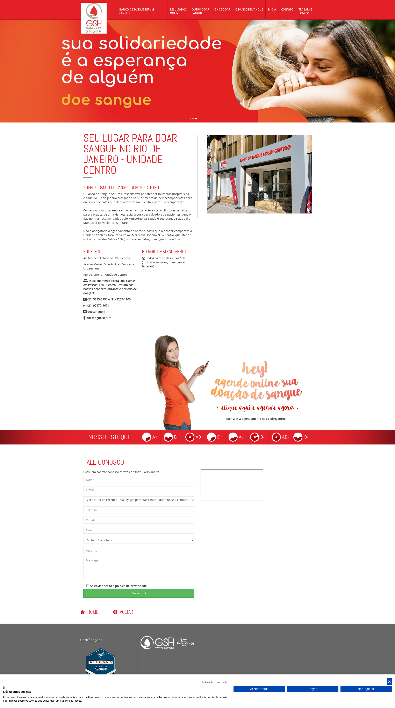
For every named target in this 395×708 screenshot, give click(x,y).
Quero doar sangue (200, 11)
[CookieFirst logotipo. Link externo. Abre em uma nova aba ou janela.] (4, 687)
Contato (287, 9)
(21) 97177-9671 (98, 305)
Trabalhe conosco (305, 11)
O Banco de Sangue (249, 9)
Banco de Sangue (93, 18)
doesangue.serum (98, 318)
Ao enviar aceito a (118, 586)
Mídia (272, 9)
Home (92, 612)
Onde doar (222, 9)
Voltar (125, 612)
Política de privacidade (214, 682)
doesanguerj (96, 312)
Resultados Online (178, 11)
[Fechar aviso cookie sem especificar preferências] (389, 681)
